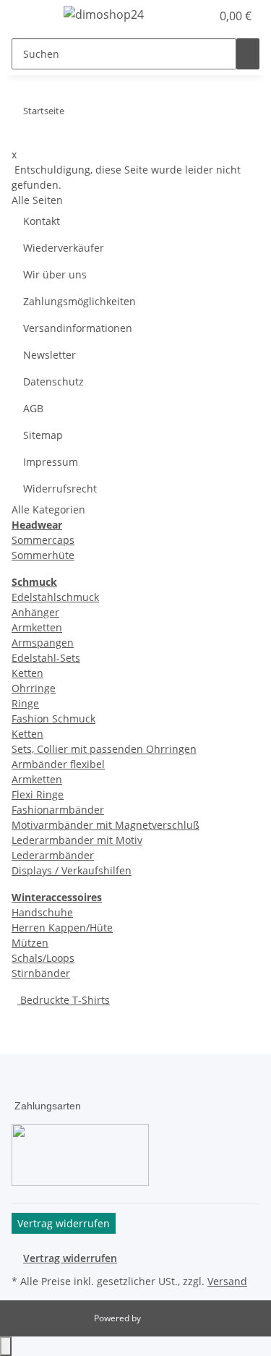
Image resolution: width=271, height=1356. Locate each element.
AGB (33, 408)
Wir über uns (55, 274)
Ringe (25, 703)
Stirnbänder (41, 973)
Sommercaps (43, 540)
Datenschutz (53, 381)
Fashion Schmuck (53, 718)
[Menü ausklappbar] (30, 16)
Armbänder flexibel (58, 764)
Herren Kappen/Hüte (62, 927)
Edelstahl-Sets (46, 658)
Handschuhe (42, 912)
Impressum (50, 462)
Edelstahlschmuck (55, 597)
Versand (227, 1281)
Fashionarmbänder (58, 809)
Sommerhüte (43, 555)
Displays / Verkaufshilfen (72, 870)
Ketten (27, 673)
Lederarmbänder (53, 855)
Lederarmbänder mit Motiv (77, 840)
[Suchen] (247, 53)
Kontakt (41, 221)
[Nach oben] (6, 1346)
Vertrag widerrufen (70, 1258)
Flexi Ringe (38, 794)
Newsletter (49, 355)
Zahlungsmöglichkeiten (79, 301)
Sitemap (43, 435)
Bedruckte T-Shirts (63, 1000)
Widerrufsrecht (60, 488)
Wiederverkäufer (63, 248)
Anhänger (35, 612)
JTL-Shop (160, 1318)
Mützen (30, 943)
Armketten (37, 627)
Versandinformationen (77, 328)
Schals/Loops (43, 958)
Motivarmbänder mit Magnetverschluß (105, 825)
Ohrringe (34, 688)
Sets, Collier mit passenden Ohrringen (104, 749)
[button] (184, 15)
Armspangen (43, 642)
